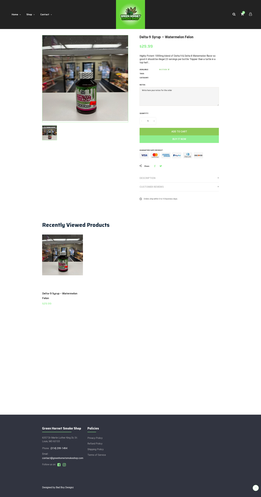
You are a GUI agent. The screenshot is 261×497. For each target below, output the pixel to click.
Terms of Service (96, 454)
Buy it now (179, 139)
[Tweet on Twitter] (161, 165)
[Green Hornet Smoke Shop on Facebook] (59, 464)
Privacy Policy (95, 438)
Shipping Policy (95, 449)
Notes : (143, 85)
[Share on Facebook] (155, 165)
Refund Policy (94, 443)
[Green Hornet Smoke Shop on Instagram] (64, 464)
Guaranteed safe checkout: (151, 150)
